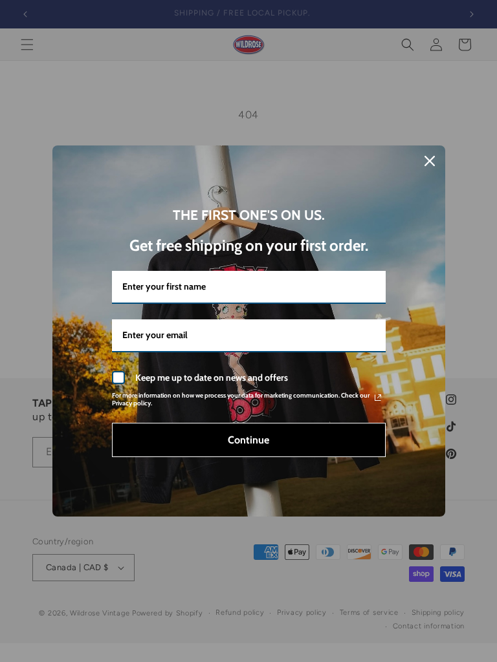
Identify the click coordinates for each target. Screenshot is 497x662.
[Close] (429, 160)
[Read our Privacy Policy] (378, 397)
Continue (248, 440)
